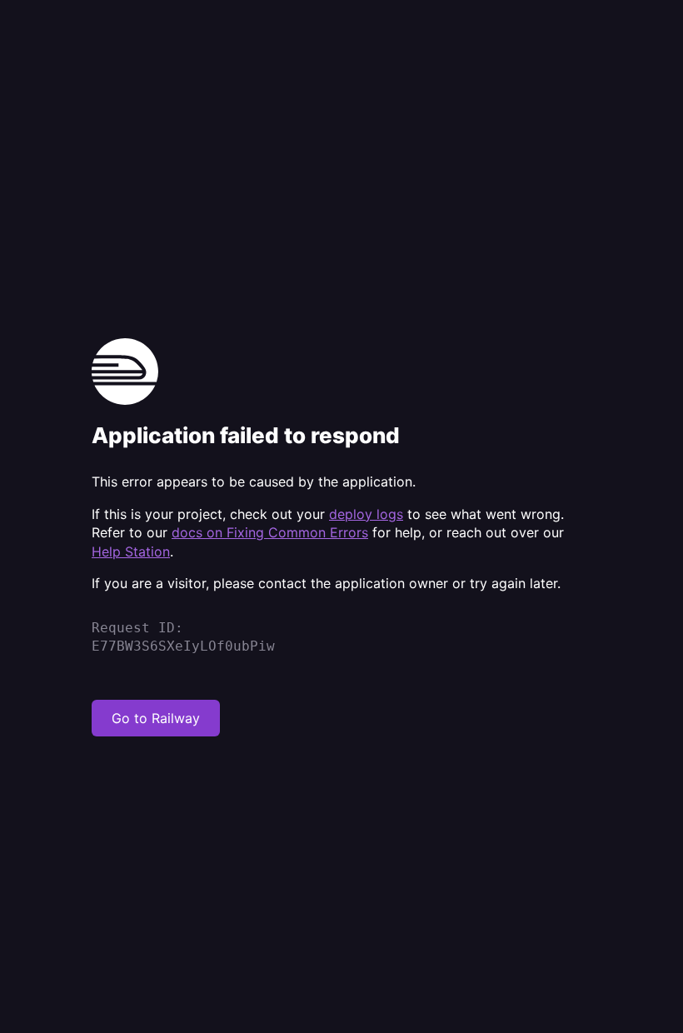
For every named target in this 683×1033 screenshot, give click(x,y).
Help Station (131, 551)
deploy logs (366, 514)
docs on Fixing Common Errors (270, 532)
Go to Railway (156, 718)
